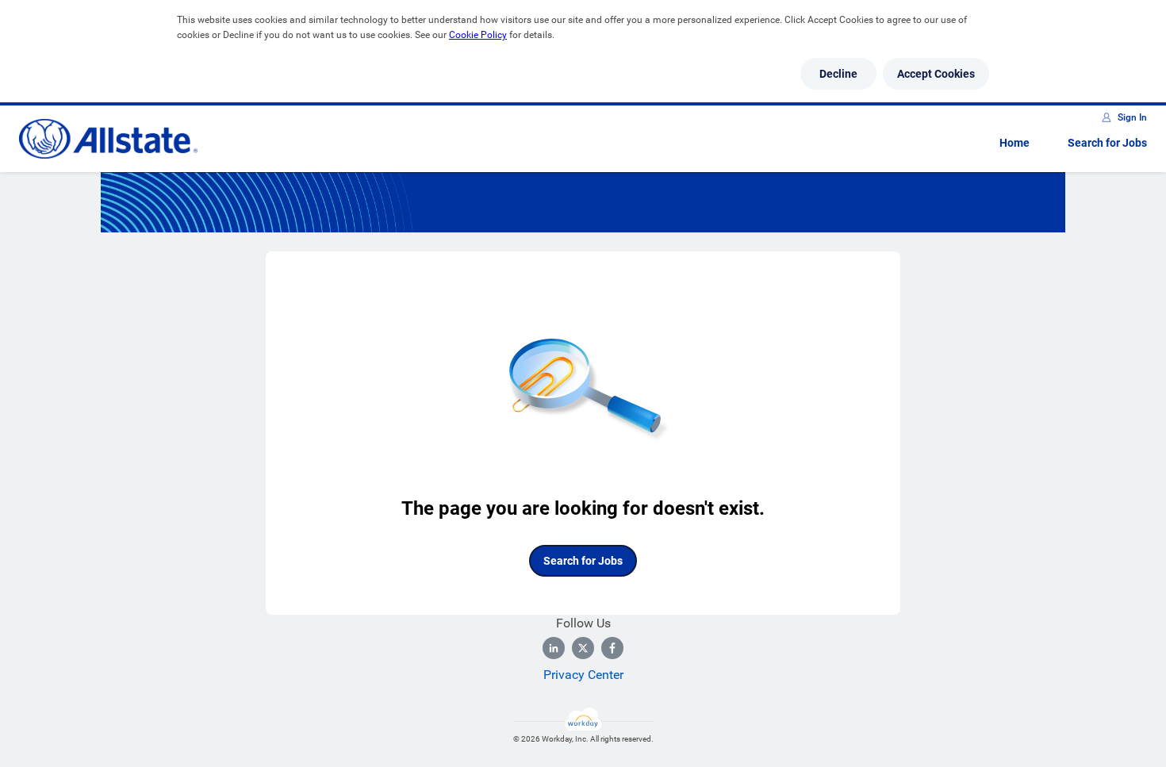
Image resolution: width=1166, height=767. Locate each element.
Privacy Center (583, 674)
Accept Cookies (936, 73)
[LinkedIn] (554, 648)
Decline (838, 73)
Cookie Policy (478, 34)
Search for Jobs (1107, 142)
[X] (583, 648)
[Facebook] (612, 648)
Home (1014, 142)
